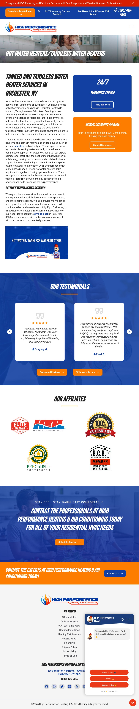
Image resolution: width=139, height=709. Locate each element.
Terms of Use (69, 655)
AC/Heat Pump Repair (69, 625)
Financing (69, 642)
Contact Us (113, 573)
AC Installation (69, 617)
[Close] (133, 3)
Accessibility (69, 651)
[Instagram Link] (54, 686)
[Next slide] (129, 331)
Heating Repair (69, 638)
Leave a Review (87, 372)
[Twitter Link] (61, 686)
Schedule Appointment (20, 11)
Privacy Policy (69, 647)
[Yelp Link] (77, 686)
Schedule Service (68, 542)
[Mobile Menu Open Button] (131, 27)
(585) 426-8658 (124, 12)
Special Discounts (102, 145)
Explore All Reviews (50, 372)
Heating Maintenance (69, 634)
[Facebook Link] (46, 686)
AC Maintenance (69, 621)
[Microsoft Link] (69, 686)
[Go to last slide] (9, 331)
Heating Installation (69, 630)
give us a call (41, 213)
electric (19, 146)
